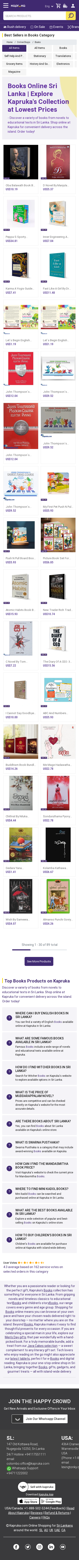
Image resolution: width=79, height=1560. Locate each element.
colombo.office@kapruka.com (28, 1463)
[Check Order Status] (65, 7)
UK (51, 1530)
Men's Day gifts (15, 1337)
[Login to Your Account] (73, 7)
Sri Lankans (65, 1525)
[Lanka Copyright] (7, 1525)
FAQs (46, 1517)
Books (58, 1021)
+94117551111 (35, 1454)
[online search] (71, 15)
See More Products (39, 961)
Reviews (37, 1513)
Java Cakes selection (42, 1345)
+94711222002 (17, 1473)
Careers (35, 1517)
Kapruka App (46, 1494)
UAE (57, 1530)
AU (46, 1530)
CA (63, 1530)
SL (41, 1530)
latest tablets (20, 1358)
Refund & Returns (57, 1513)
